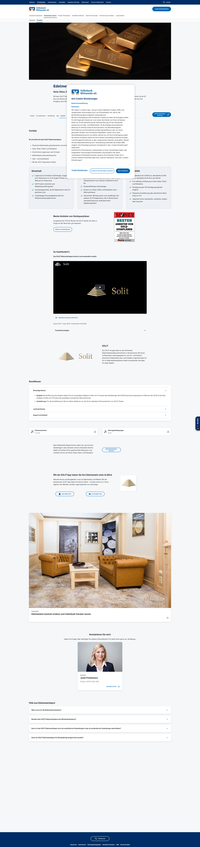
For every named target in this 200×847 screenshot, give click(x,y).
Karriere (108, 2)
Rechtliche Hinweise (108, 845)
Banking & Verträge (73, 2)
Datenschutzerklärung (79, 103)
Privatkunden (41, 2)
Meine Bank (85, 2)
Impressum (73, 845)
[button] (100, 330)
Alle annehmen (123, 171)
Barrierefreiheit (125, 845)
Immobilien (62, 2)
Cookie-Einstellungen (80, 170)
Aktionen (32, 2)
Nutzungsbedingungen (94, 845)
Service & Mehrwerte (97, 2)
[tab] (36, 16)
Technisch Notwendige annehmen (102, 171)
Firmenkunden (52, 2)
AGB (117, 845)
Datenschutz (82, 845)
